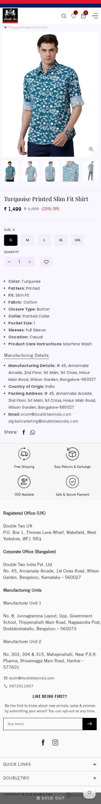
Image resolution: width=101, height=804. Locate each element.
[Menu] (93, 15)
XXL (78, 240)
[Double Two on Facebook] (43, 743)
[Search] (64, 15)
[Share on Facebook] (24, 432)
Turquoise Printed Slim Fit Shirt (28, 27)
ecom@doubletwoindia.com (46, 414)
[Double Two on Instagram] (55, 743)
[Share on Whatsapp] (32, 432)
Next (91, 81)
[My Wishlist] (74, 15)
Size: (9, 230)
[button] (46, 262)
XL (61, 240)
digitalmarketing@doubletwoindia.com (43, 421)
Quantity (11, 252)
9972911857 (18, 686)
